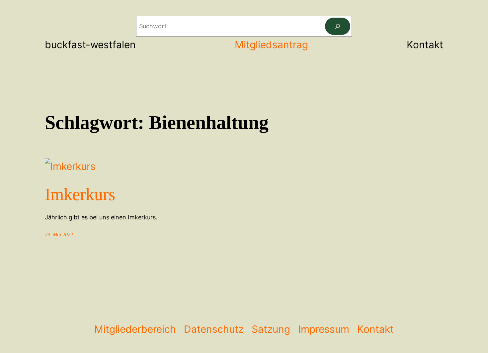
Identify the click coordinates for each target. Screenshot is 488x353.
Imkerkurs (80, 194)
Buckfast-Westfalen (90, 45)
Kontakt (375, 329)
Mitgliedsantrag (271, 45)
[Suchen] (337, 26)
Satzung (271, 329)
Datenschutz (214, 329)
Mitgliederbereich (135, 329)
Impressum (323, 329)
